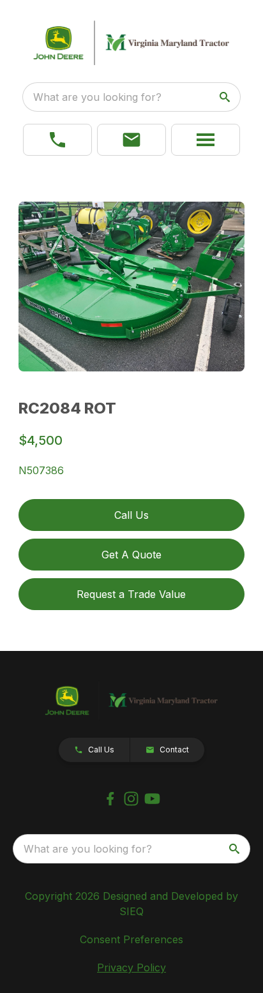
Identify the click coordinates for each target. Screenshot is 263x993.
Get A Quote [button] (131, 554)
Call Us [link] (131, 515)
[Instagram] (131, 799)
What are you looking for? (97, 97)
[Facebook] (110, 799)
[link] (57, 140)
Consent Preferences (131, 939)
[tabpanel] (132, 288)
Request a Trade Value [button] (131, 594)
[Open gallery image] (132, 286)
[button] (131, 140)
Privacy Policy (131, 967)
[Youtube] (152, 799)
